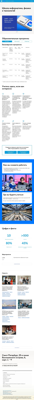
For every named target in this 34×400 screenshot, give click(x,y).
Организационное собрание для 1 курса (20, 257)
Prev (2, 31)
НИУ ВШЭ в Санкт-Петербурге (6, 321)
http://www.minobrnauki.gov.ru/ (7, 390)
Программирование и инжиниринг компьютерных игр (5, 76)
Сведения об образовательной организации (9, 374)
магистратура (8, 293)
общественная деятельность (6, 319)
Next (31, 31)
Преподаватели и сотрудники (7, 378)
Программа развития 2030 (5, 292)
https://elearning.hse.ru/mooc (7, 393)
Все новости (17, 347)
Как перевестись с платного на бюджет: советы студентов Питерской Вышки (8, 338)
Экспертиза (3, 316)
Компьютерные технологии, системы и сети (5, 71)
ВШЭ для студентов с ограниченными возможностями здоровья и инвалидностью (14, 383)
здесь (17, 397)
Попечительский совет (6, 379)
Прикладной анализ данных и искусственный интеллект (5, 54)
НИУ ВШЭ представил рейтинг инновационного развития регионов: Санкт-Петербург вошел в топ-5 (8, 313)
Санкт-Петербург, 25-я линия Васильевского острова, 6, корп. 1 (15, 357)
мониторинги (11, 316)
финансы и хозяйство (4, 320)
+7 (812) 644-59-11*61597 (10, 365)
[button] (15, 371)
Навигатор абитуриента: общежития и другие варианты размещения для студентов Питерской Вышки (23, 288)
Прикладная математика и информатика (5, 59)
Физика (3, 64)
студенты (11, 292)
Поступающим (19, 292)
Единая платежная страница (6, 386)
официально (27, 292)
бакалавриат (3, 293)
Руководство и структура (6, 375)
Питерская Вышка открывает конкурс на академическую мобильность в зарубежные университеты (7, 288)
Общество (19, 317)
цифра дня (7, 316)
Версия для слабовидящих (6, 385)
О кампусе (5, 372)
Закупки (4, 382)
